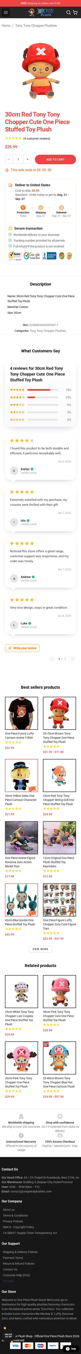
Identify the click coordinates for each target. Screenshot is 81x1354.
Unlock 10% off (8, 1335)
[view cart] (75, 12)
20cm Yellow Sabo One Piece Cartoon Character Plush (21, 800)
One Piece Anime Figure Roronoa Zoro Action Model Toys (20, 862)
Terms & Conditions (15, 1215)
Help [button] (73, 1348)
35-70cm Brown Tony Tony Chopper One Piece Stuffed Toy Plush (58, 737)
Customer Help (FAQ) (16, 1275)
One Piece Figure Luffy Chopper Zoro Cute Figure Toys (59, 924)
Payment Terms (13, 1257)
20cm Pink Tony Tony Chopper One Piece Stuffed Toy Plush (18, 1082)
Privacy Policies (13, 1221)
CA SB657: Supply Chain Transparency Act (30, 1233)
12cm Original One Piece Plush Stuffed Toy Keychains (58, 862)
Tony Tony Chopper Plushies (36, 26)
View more (41, 949)
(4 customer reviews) (36, 138)
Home (6, 26)
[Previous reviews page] (52, 659)
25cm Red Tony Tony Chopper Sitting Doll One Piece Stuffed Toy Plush (58, 800)
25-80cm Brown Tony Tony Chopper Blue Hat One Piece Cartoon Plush (59, 1082)
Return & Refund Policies (18, 1263)
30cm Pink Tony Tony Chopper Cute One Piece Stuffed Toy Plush (58, 1016)
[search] (68, 12)
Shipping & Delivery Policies (20, 1252)
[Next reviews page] (72, 659)
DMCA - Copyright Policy (18, 1227)
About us (9, 1209)
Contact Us (10, 1269)
